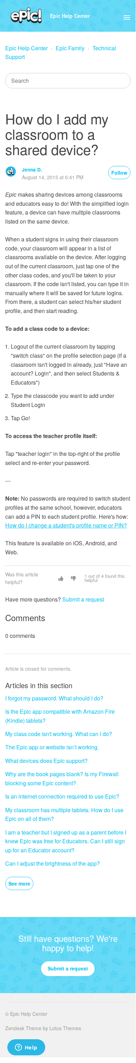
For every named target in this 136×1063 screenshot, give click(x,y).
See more (19, 883)
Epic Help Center (70, 15)
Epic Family (70, 48)
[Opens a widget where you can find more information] (26, 1048)
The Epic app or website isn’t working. (52, 747)
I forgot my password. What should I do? (54, 698)
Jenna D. (32, 169)
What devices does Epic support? (46, 761)
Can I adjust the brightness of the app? (52, 863)
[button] (60, 578)
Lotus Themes (65, 1028)
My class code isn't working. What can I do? (58, 734)
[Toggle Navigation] (126, 16)
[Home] (26, 15)
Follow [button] (119, 172)
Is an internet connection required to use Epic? (62, 796)
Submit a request (83, 599)
